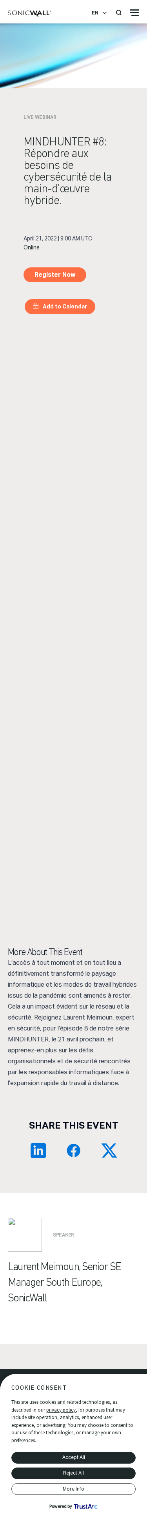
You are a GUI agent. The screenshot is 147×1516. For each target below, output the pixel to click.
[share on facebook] (73, 1150)
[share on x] (109, 1150)
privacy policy (61, 1410)
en (95, 13)
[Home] (29, 14)
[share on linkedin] (38, 1150)
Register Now (54, 274)
